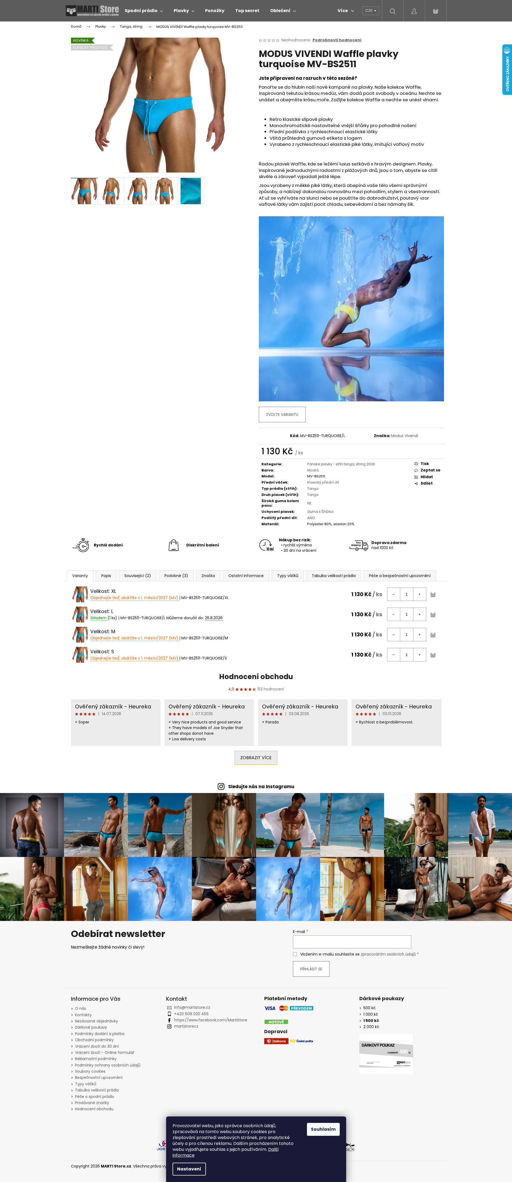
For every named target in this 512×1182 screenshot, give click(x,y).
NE (309, 503)
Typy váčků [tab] (287, 575)
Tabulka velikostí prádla (97, 1090)
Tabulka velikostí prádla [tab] (334, 575)
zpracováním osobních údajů (388, 954)
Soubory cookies (90, 1071)
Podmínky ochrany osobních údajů (107, 1065)
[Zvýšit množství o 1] (419, 594)
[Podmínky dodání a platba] (289, 1015)
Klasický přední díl (323, 482)
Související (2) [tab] (137, 575)
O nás (80, 1008)
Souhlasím (323, 1129)
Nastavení (189, 1169)
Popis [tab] (106, 575)
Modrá (313, 470)
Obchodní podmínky (94, 1040)
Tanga (312, 488)
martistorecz (186, 1026)
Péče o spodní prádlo (94, 1096)
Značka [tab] (208, 575)
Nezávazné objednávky (96, 1021)
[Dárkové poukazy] (386, 1054)
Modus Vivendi (404, 435)
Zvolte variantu (282, 414)
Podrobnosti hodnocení (337, 40)
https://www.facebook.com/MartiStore (210, 1020)
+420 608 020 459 (191, 1014)
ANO (311, 517)
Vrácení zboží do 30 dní (97, 1046)
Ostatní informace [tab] (246, 575)
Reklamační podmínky (96, 1058)
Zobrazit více (256, 758)
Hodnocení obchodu (256, 677)
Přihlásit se (311, 969)
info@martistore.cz (192, 1007)
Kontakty (83, 1015)
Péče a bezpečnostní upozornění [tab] (400, 575)
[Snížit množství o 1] (393, 594)
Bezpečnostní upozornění (99, 1077)
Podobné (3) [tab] (176, 575)
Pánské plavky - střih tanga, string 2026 (341, 464)
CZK (369, 10)
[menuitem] (143, 10)
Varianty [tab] (80, 575)
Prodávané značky (92, 1102)
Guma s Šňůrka (320, 511)
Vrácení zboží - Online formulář (104, 1052)
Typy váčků (85, 1084)
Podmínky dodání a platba (99, 1033)
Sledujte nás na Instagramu (261, 786)
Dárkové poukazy (91, 1027)
